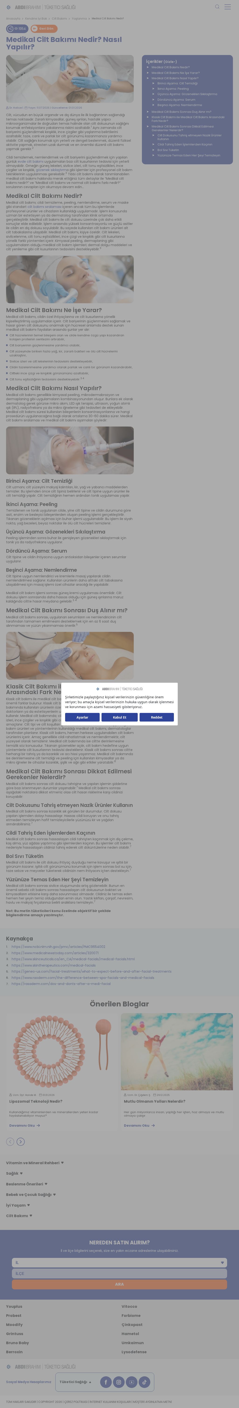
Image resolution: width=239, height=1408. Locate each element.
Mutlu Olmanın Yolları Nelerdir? (154, 1101)
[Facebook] (106, 1382)
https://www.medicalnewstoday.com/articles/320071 (55, 953)
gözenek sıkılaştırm (51, 170)
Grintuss (14, 1333)
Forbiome (131, 1315)
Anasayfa (13, 18)
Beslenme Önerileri (24, 1184)
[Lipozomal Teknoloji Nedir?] (62, 1051)
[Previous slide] (10, 1142)
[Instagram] (119, 1382)
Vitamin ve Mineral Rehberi (33, 1163)
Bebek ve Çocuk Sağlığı (29, 1194)
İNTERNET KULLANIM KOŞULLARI (110, 1402)
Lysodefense (134, 1352)
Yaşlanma (79, 18)
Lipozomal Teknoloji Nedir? (35, 1101)
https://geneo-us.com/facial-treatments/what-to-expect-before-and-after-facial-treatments (92, 971)
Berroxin (14, 1352)
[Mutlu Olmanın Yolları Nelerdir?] (177, 1051)
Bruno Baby (17, 1343)
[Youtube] (131, 1382)
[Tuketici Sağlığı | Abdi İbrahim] (41, 7)
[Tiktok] (144, 1382)
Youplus (14, 1306)
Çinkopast (132, 1324)
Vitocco (129, 1306)
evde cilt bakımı (30, 161)
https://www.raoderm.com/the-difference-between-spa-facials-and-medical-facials (83, 978)
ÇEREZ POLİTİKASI (76, 1402)
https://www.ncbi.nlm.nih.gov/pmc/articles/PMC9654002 (58, 947)
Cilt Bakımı (59, 18)
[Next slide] (21, 1142)
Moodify (14, 1324)
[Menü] (227, 7)
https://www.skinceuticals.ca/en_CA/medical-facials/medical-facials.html (73, 959)
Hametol (130, 1333)
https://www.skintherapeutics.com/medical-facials (54, 965)
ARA (119, 1284)
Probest (13, 1315)
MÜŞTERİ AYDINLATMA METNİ (152, 1402)
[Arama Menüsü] (217, 7)
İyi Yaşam (16, 1205)
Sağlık (12, 1173)
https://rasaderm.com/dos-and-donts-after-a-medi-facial (61, 984)
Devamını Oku (22, 1125)
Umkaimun (133, 1343)
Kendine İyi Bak (36, 18)
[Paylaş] (10, 29)
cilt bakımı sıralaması (44, 207)
